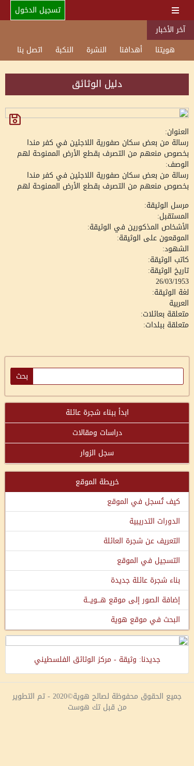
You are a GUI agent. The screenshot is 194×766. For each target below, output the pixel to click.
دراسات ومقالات (97, 433)
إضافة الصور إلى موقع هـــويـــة (131, 600)
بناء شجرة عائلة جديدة (145, 580)
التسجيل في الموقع (148, 561)
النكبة (64, 50)
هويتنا (165, 50)
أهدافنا (131, 50)
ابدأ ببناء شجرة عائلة (97, 413)
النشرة (96, 50)
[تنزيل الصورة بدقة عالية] (15, 119)
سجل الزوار (97, 453)
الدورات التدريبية (154, 521)
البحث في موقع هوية (145, 620)
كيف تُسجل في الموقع (143, 502)
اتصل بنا (29, 50)
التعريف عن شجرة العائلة (141, 541)
